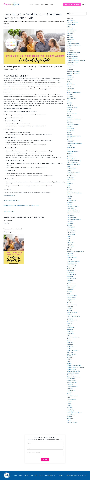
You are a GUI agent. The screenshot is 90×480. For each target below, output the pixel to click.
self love (70, 352)
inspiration (70, 213)
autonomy (70, 69)
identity (69, 204)
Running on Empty (8, 211)
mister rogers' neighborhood (75, 251)
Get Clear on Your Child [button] (72, 4)
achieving (70, 28)
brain (68, 90)
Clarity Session (49, 4)
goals (68, 181)
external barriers (72, 159)
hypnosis (70, 202)
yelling (69, 420)
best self (69, 79)
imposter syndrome (73, 206)
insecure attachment (73, 210)
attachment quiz (72, 54)
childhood (70, 105)
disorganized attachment (74, 143)
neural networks (72, 263)
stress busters (71, 378)
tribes (69, 403)
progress (69, 308)
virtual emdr (70, 411)
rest (68, 335)
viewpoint (70, 409)
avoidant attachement (73, 71)
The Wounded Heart (9, 195)
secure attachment (72, 350)
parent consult (71, 278)
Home (15, 475)
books (69, 86)
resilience (70, 329)
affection (69, 35)
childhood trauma (24, 21)
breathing (70, 94)
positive (69, 301)
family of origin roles (33, 21)
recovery (70, 318)
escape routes (71, 157)
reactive (69, 314)
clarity (69, 115)
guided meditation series (74, 193)
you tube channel (72, 422)
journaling (70, 223)
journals (69, 225)
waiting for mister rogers (74, 413)
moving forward (71, 257)
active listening (71, 30)
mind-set (69, 244)
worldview (70, 418)
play (68, 293)
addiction (70, 33)
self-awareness (71, 354)
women (69, 416)
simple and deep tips (73, 371)
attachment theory (72, 62)
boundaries (70, 88)
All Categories (71, 20)
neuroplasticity (71, 265)
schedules (70, 346)
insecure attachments (73, 212)
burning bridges (71, 98)
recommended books (73, 316)
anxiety (69, 49)
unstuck (69, 407)
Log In (84, 4)
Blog (36, 475)
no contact (70, 268)
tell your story (6, 23)
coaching (70, 122)
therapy (69, 392)
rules (68, 340)
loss (68, 238)
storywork (62, 21)
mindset (69, 248)
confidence (70, 128)
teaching (69, 388)
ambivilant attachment (73, 45)
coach (69, 121)
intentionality (71, 215)
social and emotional (73, 373)
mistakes (69, 250)
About (31, 4)
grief (68, 185)
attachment (12, 21)
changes (69, 103)
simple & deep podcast (74, 365)
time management (72, 395)
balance (69, 75)
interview (70, 221)
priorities (69, 303)
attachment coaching (73, 52)
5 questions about (72, 22)
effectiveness (71, 147)
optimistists (70, 270)
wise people (71, 414)
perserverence (71, 284)
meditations (70, 242)
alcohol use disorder (73, 43)
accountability (71, 24)
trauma (69, 401)
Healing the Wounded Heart (11, 200)
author (69, 67)
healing (69, 196)
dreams (69, 145)
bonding (69, 83)
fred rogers (70, 174)
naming (69, 259)
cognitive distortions (73, 124)
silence (69, 363)
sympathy (70, 384)
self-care (70, 356)
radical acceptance (72, 312)
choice (69, 111)
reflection (70, 322)
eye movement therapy (74, 160)
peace (69, 282)
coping (69, 132)
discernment (71, 140)
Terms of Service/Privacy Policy (48, 475)
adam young (6, 21)
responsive (70, 333)
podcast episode (72, 295)
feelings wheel (71, 168)
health (69, 198)
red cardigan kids (72, 320)
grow (68, 187)
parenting (70, 280)
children (69, 109)
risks (68, 339)
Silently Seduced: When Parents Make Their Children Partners (21, 205)
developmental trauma (73, 136)
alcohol (69, 41)
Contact (61, 475)
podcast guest (71, 297)
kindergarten (71, 227)
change (69, 102)
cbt (68, 100)
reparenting (70, 327)
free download (71, 176)
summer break (71, 380)
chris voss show (71, 113)
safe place (70, 342)
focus (69, 170)
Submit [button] (45, 459)
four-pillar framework (73, 172)
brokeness (17, 21)
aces (68, 26)
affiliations (70, 37)
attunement (70, 66)
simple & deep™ (72, 369)
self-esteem (70, 358)
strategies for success (73, 376)
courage (69, 134)
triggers (69, 405)
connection (70, 130)
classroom (70, 117)
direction (69, 138)
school (69, 348)
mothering (70, 253)
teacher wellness (72, 386)
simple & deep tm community (75, 367)
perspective (70, 287)
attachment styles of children (76, 60)
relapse (69, 323)
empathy (69, 155)
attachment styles (72, 58)
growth (69, 191)
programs (70, 306)
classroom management (74, 119)
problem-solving (72, 304)
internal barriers (71, 217)
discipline (70, 141)
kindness (69, 229)
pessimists (70, 289)
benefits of (70, 77)
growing (69, 189)
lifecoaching (71, 234)
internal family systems (42, 21)
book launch (71, 85)
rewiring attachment (73, 337)
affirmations (70, 39)
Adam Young (6, 89)
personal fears (71, 286)
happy (69, 195)
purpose (69, 310)
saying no (70, 344)
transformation (71, 399)
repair (69, 325)
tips (68, 397)
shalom (69, 359)
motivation (70, 255)
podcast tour (71, 299)
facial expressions (72, 162)
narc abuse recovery (73, 261)
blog (68, 81)
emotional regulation (73, 151)
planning (69, 291)
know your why (71, 231)
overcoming (70, 272)
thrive (69, 394)
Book (42, 4)
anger (69, 47)
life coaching (71, 232)
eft (68, 149)
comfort (69, 126)
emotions (70, 153)
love (68, 240)
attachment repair (72, 56)
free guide (70, 177)
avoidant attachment (73, 73)
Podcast (37, 4)
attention (70, 64)
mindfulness (70, 246)
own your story (50, 21)
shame (69, 361)
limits (69, 236)
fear (68, 166)
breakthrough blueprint (74, 92)
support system (71, 382)
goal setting (70, 179)
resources (57, 21)
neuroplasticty (71, 267)
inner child (70, 208)
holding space (71, 200)
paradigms (70, 276)
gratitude (70, 183)
